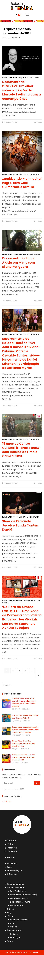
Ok (37, 783)
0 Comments (26, 709)
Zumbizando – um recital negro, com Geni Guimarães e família (22, 183)
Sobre (10, 941)
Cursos (10, 909)
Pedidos (14, 934)
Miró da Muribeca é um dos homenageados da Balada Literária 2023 (23, 757)
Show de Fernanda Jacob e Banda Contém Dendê (20, 525)
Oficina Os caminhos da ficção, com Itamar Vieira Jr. (25, 716)
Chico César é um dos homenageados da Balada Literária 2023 (23, 743)
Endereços (15, 937)
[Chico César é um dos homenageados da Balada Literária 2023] (6, 744)
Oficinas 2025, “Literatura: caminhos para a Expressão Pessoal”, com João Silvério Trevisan (24, 702)
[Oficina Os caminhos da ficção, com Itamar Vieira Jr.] (6, 718)
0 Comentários (10, 122)
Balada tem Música (11, 174)
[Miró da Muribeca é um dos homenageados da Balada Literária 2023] (6, 758)
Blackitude (12, 863)
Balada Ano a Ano (15, 884)
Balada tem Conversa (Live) (15, 601)
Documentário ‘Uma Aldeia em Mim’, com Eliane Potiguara (18, 262)
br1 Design (12, 874)
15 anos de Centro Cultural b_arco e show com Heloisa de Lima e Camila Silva (20, 450)
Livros (13, 923)
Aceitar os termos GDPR (14, 789)
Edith (9, 867)
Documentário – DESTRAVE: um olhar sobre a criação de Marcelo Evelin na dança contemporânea (21, 90)
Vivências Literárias (19, 919)
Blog (9, 912)
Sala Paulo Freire (18, 891)
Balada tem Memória (11, 78)
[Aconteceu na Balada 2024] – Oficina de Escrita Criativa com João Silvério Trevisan (25, 730)
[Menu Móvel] (27, 14)
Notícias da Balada (32, 78)
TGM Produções (14, 870)
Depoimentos (16, 905)
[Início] (3, 37)
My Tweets (6, 801)
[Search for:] (22, 685)
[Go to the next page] (38, 675)
